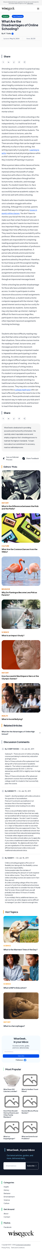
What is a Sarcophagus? (14, 1026)
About (6, 1213)
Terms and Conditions (18, 1247)
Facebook (7, 1227)
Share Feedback (32, 458)
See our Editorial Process (12, 458)
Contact (7, 1217)
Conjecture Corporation (23, 1245)
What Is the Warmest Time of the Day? (20, 949)
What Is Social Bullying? (12, 719)
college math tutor (23, 389)
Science (5, 632)
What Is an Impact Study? (13, 635)
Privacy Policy (6, 1247)
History (5, 503)
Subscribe (21, 1056)
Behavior (6, 589)
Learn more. (30, 3)
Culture (5, 546)
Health (5, 716)
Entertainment (9, 1197)
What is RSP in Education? (15, 988)
